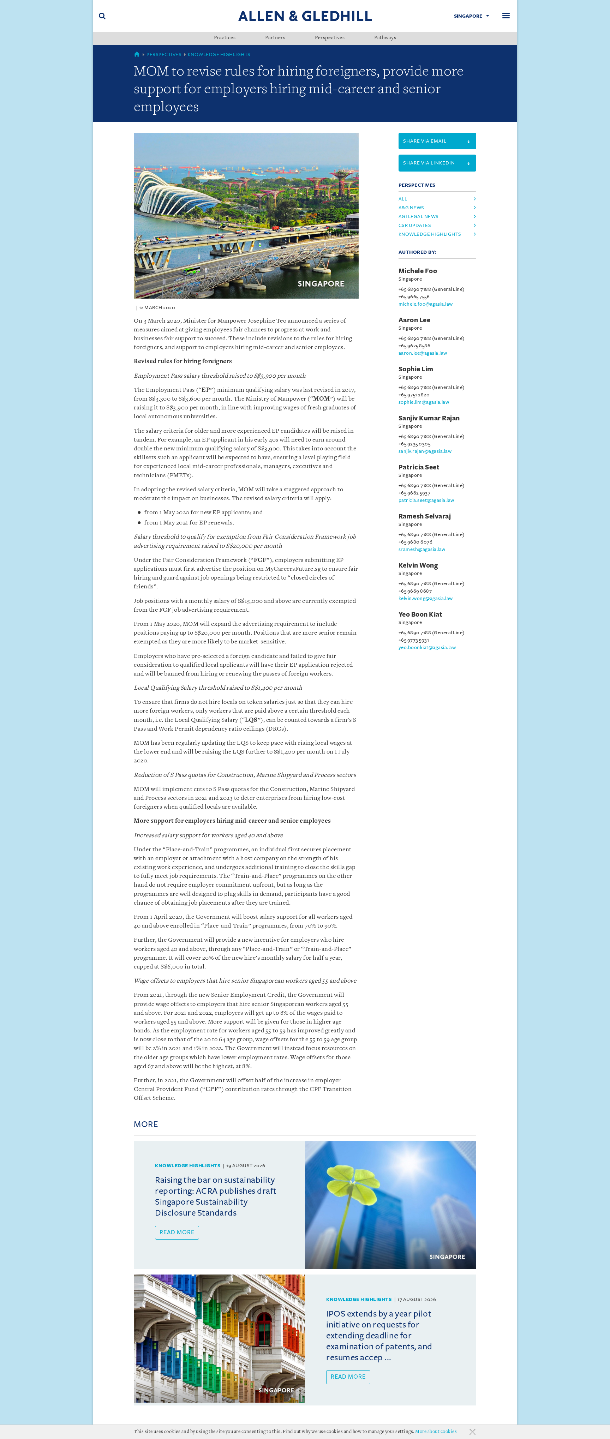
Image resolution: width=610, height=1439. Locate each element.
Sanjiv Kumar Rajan (429, 418)
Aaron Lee (415, 320)
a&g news (411, 207)
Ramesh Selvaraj (425, 516)
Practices (225, 38)
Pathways (385, 38)
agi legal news (419, 216)
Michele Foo (418, 271)
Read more (177, 1232)
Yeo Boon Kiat (421, 614)
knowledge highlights (430, 234)
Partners (275, 38)
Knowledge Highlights (219, 54)
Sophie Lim (416, 369)
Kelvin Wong (418, 565)
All (403, 199)
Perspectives (330, 38)
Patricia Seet (419, 467)
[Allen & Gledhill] (305, 16)
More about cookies (436, 1431)
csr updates (415, 225)
